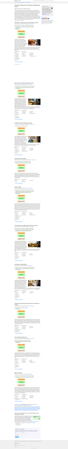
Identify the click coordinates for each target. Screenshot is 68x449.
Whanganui (21, 405)
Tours (15, 446)
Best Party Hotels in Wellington (22, 410)
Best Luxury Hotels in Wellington (25, 407)
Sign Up (50, 0)
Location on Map (21, 96)
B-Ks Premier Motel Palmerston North (24, 83)
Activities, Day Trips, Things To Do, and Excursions (20, 445)
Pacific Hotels (18, 2)
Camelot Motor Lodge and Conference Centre (26, 225)
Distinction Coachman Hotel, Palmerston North (26, 22)
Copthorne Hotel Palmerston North (23, 123)
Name (15, 432)
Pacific (15, 2)
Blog (39, 0)
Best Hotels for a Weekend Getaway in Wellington (25, 408)
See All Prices (30, 84)
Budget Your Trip (18, 0)
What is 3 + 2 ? (17, 434)
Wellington (35, 404)
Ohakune (24, 405)
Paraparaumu (30, 405)
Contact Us (16, 442)
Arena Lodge (18, 187)
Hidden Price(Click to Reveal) (21, 34)
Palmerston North (17, 405)
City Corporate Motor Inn (21, 337)
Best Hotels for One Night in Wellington (23, 409)
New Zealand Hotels (22, 2)
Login (52, 0)
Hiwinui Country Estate (20, 158)
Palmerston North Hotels (27, 2)
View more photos (38, 105)
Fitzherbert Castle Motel (21, 264)
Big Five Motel (18, 372)
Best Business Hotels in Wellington (33, 410)
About (34, 0)
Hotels (15, 444)
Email (22, 432)
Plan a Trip (37, 0)
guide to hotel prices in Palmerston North (33, 421)
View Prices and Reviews (19, 61)
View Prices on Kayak (21, 31)
